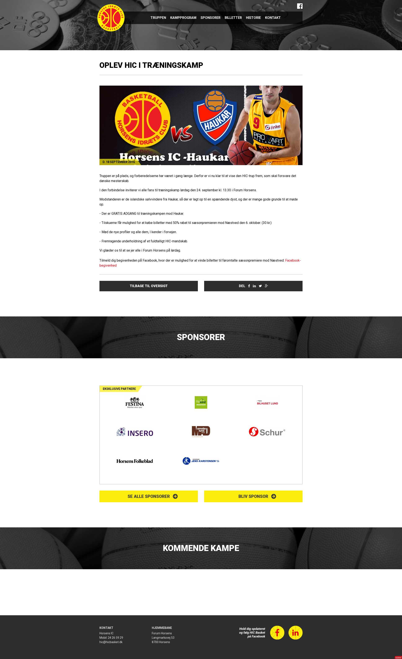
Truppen (158, 18)
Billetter (233, 18)
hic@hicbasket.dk (110, 642)
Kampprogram (183, 18)
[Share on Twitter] (260, 286)
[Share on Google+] (266, 286)
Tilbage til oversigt (149, 286)
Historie (253, 18)
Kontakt (273, 18)
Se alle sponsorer (149, 496)
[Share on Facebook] (249, 286)
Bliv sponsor (253, 496)
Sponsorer (210, 18)
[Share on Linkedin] (254, 286)
